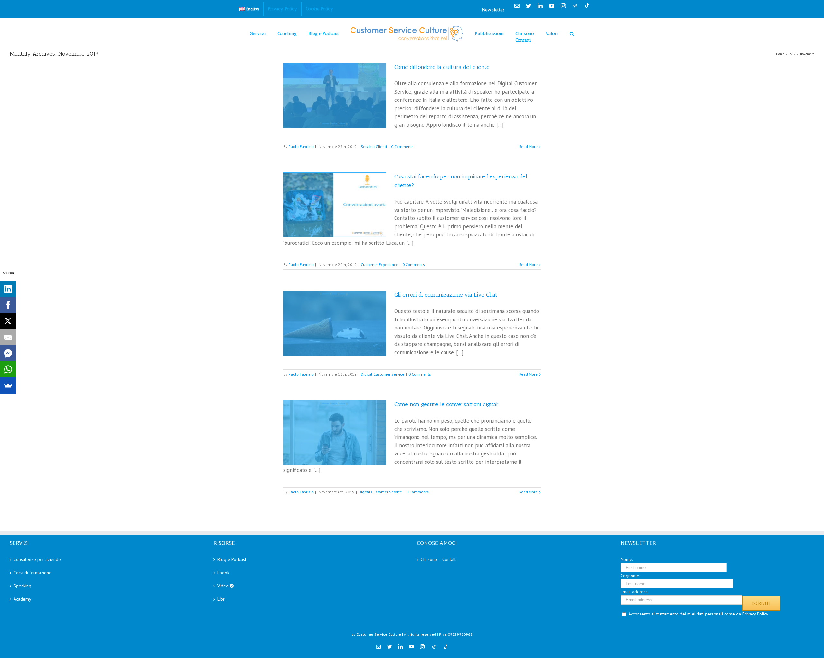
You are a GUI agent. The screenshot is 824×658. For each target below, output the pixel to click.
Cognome (630, 575)
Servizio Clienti (374, 146)
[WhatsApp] (8, 369)
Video (223, 586)
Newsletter (493, 10)
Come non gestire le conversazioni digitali (446, 404)
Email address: (634, 592)
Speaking (22, 586)
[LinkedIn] (8, 289)
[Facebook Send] (8, 353)
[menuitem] (249, 9)
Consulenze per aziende (37, 559)
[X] (8, 321)
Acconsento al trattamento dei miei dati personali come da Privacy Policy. (698, 614)
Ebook (223, 573)
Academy (22, 599)
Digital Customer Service (382, 374)
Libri (221, 599)
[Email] (8, 337)
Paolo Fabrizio (301, 146)
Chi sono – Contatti (439, 559)
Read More (528, 146)
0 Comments (402, 146)
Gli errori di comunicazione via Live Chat (445, 294)
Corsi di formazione (33, 573)
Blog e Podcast (231, 559)
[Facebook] (8, 305)
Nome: (627, 559)
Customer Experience (379, 264)
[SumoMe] (8, 385)
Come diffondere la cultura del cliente (442, 67)
